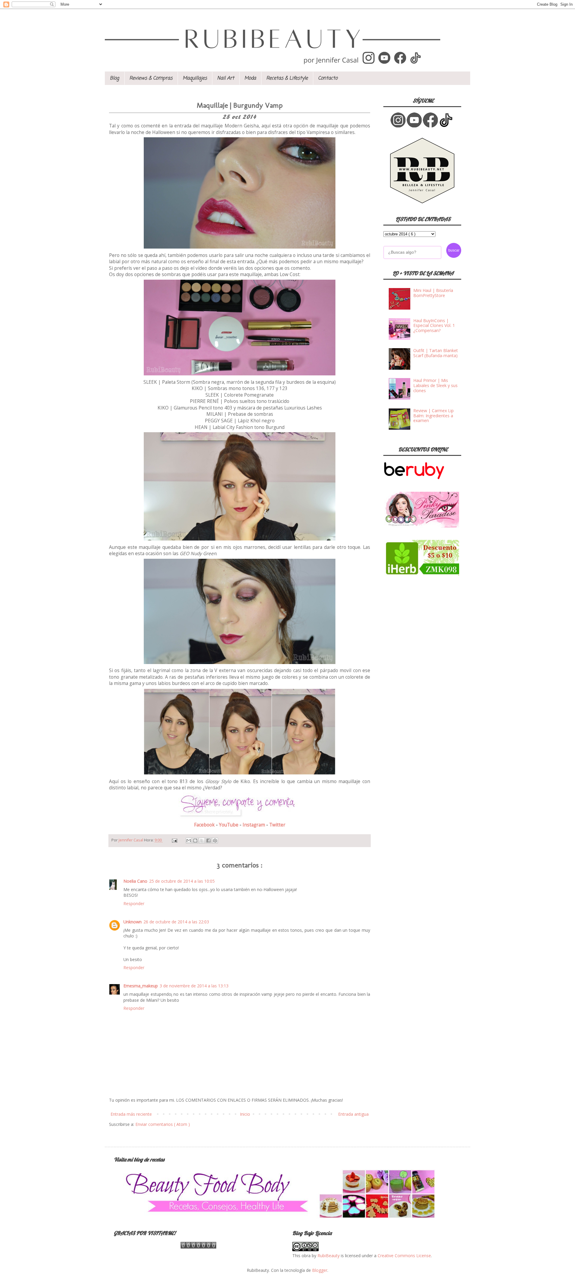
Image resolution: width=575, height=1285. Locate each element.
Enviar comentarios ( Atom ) (162, 1124)
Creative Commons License (404, 1255)
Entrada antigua (353, 1114)
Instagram (254, 825)
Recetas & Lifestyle (287, 78)
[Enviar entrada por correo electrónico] (174, 840)
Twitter (277, 825)
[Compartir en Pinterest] (215, 841)
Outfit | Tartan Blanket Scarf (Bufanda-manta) (435, 353)
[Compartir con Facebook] (208, 841)
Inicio (245, 1114)
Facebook (205, 825)
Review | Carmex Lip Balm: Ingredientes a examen (433, 416)
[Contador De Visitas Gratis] (198, 1247)
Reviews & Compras (150, 78)
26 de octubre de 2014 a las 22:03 (176, 922)
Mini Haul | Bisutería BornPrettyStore (433, 292)
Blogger (319, 1270)
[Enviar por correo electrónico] (189, 841)
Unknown (132, 922)
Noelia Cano (135, 881)
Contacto (328, 78)
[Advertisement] (428, 624)
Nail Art (225, 78)
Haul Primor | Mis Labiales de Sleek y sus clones (435, 385)
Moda (250, 78)
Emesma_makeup (140, 986)
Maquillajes (195, 78)
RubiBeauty (328, 1255)
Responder (133, 903)
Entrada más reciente (131, 1114)
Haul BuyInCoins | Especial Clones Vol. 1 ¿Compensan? (434, 326)
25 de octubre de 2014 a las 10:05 (182, 881)
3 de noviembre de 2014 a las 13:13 (194, 986)
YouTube (229, 825)
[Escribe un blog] (195, 841)
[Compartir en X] (202, 841)
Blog (114, 78)
